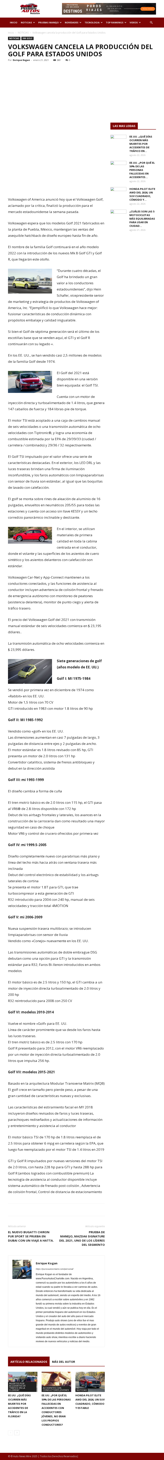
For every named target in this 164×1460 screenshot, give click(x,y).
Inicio (11, 32)
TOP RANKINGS (114, 22)
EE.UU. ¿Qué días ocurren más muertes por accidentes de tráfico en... (140, 144)
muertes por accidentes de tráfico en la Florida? (17, 1387)
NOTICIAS (26, 22)
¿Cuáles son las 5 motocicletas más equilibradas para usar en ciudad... (142, 219)
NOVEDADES (71, 22)
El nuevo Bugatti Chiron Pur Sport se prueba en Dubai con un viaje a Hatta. (31, 1236)
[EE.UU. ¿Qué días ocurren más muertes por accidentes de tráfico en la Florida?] (118, 140)
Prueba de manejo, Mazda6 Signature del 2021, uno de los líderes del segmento (82, 1238)
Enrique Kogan (21, 59)
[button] (151, 23)
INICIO (13, 22)
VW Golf (27, 38)
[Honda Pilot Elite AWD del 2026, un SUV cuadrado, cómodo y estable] (90, 1382)
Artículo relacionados (28, 1362)
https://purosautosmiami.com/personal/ (54, 1269)
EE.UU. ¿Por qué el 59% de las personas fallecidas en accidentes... (142, 170)
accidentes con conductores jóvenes (56, 1389)
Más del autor (63, 1362)
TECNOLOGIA (92, 22)
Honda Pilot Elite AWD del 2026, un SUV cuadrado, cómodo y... (142, 194)
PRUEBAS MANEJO (48, 22)
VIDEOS (134, 22)
